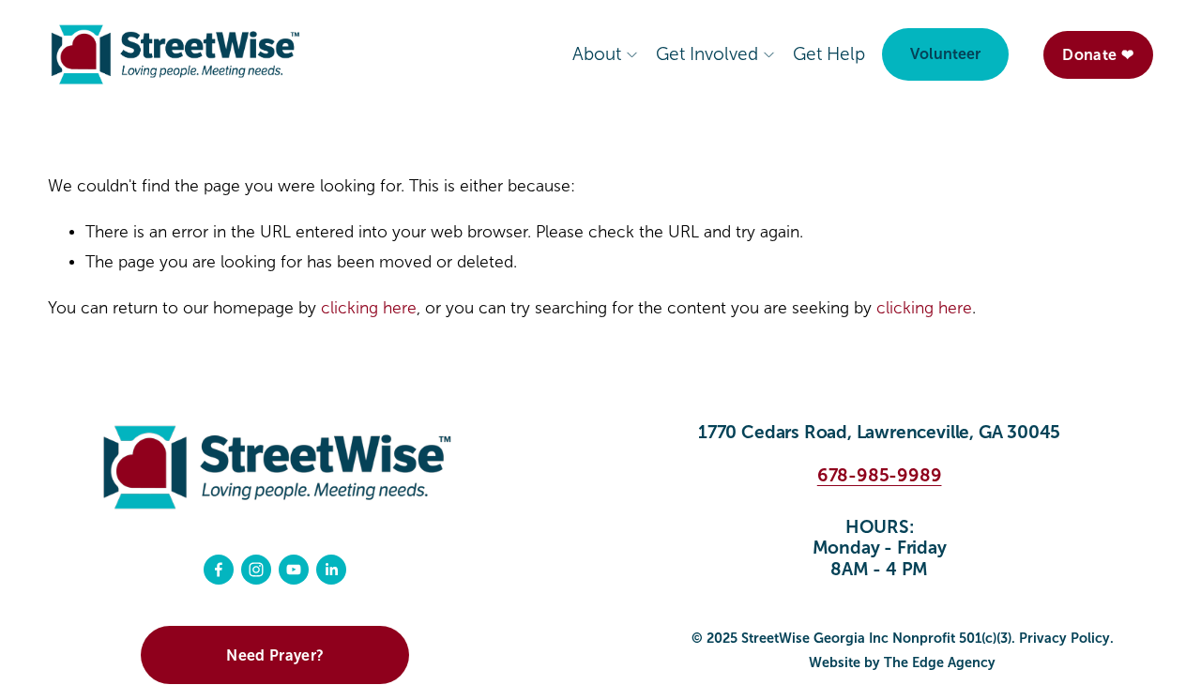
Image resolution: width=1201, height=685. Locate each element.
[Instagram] (256, 570)
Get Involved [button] (707, 54)
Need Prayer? (275, 655)
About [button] (596, 54)
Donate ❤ (1097, 55)
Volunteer (945, 54)
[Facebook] (219, 570)
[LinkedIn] (331, 570)
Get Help (829, 54)
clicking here (369, 308)
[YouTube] (294, 570)
